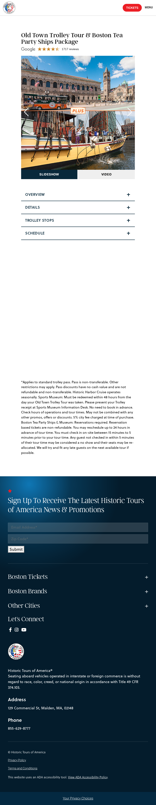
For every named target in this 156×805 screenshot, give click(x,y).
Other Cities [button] (24, 605)
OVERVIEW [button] (35, 194)
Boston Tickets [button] (28, 576)
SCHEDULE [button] (35, 233)
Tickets (132, 8)
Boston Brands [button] (27, 591)
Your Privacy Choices (78, 798)
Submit (16, 549)
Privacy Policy (17, 760)
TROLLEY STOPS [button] (39, 220)
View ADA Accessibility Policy (87, 777)
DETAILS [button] (32, 207)
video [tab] (106, 174)
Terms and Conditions (22, 768)
